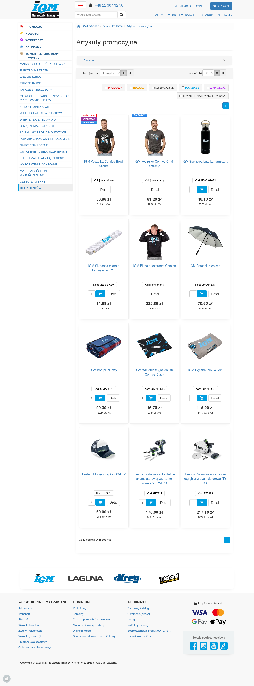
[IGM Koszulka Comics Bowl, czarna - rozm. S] (103, 136)
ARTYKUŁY (162, 15)
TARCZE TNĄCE (30, 83)
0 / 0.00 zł (223, 6)
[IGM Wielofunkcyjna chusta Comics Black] (154, 344)
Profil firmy (79, 608)
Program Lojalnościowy (32, 642)
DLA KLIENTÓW (30, 188)
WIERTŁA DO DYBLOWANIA (38, 119)
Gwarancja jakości (138, 614)
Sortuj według (91, 73)
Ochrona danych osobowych (35, 647)
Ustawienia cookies (139, 636)
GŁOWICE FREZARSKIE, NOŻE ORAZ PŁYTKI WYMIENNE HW (44, 98)
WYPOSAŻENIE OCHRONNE (39, 164)
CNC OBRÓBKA (30, 77)
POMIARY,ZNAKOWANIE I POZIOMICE (45, 139)
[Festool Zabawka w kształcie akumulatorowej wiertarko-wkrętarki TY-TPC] (154, 448)
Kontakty (78, 614)
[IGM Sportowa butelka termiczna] (205, 136)
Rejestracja (181, 6)
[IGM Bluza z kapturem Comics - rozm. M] (154, 240)
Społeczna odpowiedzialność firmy (94, 636)
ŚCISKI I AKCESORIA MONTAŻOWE (43, 132)
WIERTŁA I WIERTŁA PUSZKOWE (42, 113)
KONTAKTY (225, 15)
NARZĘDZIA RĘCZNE (34, 145)
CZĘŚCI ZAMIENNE (32, 181)
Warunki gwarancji (29, 636)
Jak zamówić (26, 608)
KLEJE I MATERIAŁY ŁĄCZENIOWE (42, 158)
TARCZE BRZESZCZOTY (36, 89)
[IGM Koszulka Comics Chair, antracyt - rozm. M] (154, 136)
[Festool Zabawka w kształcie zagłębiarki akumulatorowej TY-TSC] (205, 448)
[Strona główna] (78, 26)
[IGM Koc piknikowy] (103, 344)
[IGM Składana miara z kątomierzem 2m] (103, 240)
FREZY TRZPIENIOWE (34, 107)
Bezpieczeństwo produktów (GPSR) (149, 630)
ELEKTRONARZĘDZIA (34, 70)
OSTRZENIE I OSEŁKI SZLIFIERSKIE (43, 151)
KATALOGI (191, 15)
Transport (24, 614)
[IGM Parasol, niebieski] (205, 240)
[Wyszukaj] (121, 14)
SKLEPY (177, 15)
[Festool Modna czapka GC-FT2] (103, 448)
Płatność (23, 619)
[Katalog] (217, 72)
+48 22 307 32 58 (109, 4)
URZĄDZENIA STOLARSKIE (38, 126)
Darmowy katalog (138, 608)
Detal (104, 189)
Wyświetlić (195, 73)
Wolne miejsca (82, 630)
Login (197, 6)
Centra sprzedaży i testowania (91, 619)
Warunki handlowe (29, 625)
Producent (89, 60)
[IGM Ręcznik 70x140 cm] (205, 344)
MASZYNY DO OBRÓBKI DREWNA (42, 64)
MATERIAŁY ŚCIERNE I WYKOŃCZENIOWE (35, 173)
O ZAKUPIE (208, 15)
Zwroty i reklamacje (30, 630)
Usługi (131, 619)
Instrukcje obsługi (138, 625)
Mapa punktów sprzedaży (88, 625)
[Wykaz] (223, 72)
